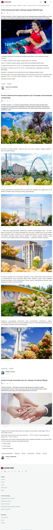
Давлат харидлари (5, 509)
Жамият (17, 453)
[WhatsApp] (4, 13)
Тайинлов (19, 5)
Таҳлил (2, 485)
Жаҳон (2, 490)
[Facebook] (10, 13)
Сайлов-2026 (8, 5)
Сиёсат (3, 482)
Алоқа (2, 520)
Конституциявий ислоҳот (43, 5)
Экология (4, 368)
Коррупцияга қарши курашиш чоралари (10, 506)
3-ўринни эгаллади (11, 76)
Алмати (38, 453)
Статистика (31, 453)
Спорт (3, 84)
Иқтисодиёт (4, 487)
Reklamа (3, 522)
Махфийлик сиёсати (6, 501)
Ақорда (14, 5)
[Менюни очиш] (51, 2)
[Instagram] (2, 13)
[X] (12, 13)
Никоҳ (23, 453)
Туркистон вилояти (7, 453)
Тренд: (2, 5)
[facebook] (12, 471)
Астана (9, 84)
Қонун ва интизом (31, 5)
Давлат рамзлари (5, 503)
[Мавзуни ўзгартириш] (46, 2)
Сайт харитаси (4, 517)
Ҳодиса (24, 5)
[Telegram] (7, 13)
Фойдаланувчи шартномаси (8, 498)
